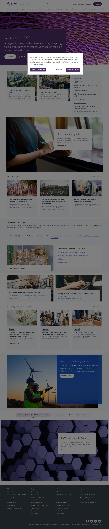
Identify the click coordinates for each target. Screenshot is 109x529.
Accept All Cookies (73, 69)
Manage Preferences (38, 69)
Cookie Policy (38, 64)
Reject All (59, 69)
